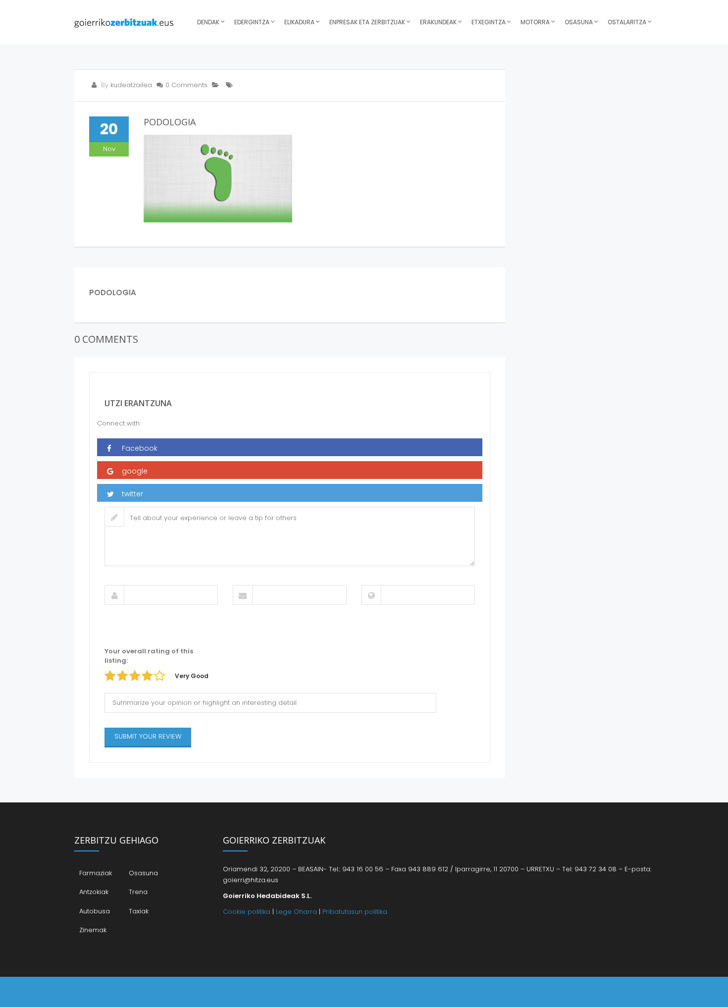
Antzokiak (93, 892)
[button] (289, 447)
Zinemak (92, 930)
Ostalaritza (627, 22)
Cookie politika (246, 911)
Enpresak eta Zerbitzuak (367, 22)
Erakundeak (438, 22)
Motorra (535, 22)
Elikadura (299, 22)
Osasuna (579, 22)
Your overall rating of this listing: (148, 655)
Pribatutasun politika (354, 911)
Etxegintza (488, 22)
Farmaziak (95, 873)
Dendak (208, 22)
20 (109, 129)
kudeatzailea (131, 85)
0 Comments (186, 85)
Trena (138, 892)
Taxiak (139, 911)
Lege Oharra (296, 911)
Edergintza (251, 22)
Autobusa (94, 911)
